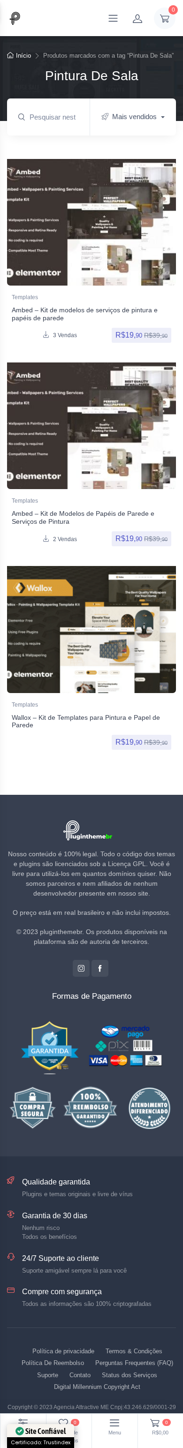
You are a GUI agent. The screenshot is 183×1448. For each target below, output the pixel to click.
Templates (25, 297)
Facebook (100, 968)
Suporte (47, 1375)
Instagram (81, 968)
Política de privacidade (63, 1351)
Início (23, 55)
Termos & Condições (134, 1351)
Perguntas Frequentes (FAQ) (134, 1362)
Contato (80, 1375)
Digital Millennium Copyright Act (97, 1386)
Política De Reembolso (53, 1362)
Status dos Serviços (129, 1375)
